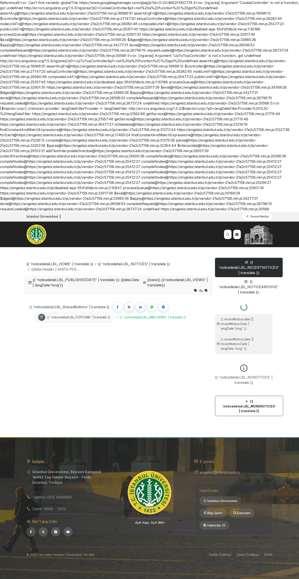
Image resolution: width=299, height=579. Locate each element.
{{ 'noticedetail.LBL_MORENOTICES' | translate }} (249, 406)
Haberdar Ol (216, 525)
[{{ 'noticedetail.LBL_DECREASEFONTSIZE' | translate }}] (195, 290)
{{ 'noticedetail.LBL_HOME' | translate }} (59, 264)
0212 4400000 (59, 497)
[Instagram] (55, 531)
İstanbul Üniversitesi (222, 501)
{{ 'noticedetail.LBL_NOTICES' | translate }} (134, 264)
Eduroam (243, 513)
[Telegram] (163, 307)
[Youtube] (68, 531)
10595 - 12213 (54, 509)
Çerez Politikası (248, 555)
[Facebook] (117, 307)
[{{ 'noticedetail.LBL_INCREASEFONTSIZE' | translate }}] (206, 290)
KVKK (268, 555)
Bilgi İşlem (214, 513)
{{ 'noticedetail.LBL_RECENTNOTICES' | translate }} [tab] (249, 267)
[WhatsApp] (152, 307)
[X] (43, 531)
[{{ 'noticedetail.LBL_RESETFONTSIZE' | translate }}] (201, 290)
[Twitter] (129, 307)
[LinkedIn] (140, 307)
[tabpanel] (244, 358)
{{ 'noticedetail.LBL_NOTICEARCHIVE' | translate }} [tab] (248, 286)
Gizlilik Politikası (220, 555)
